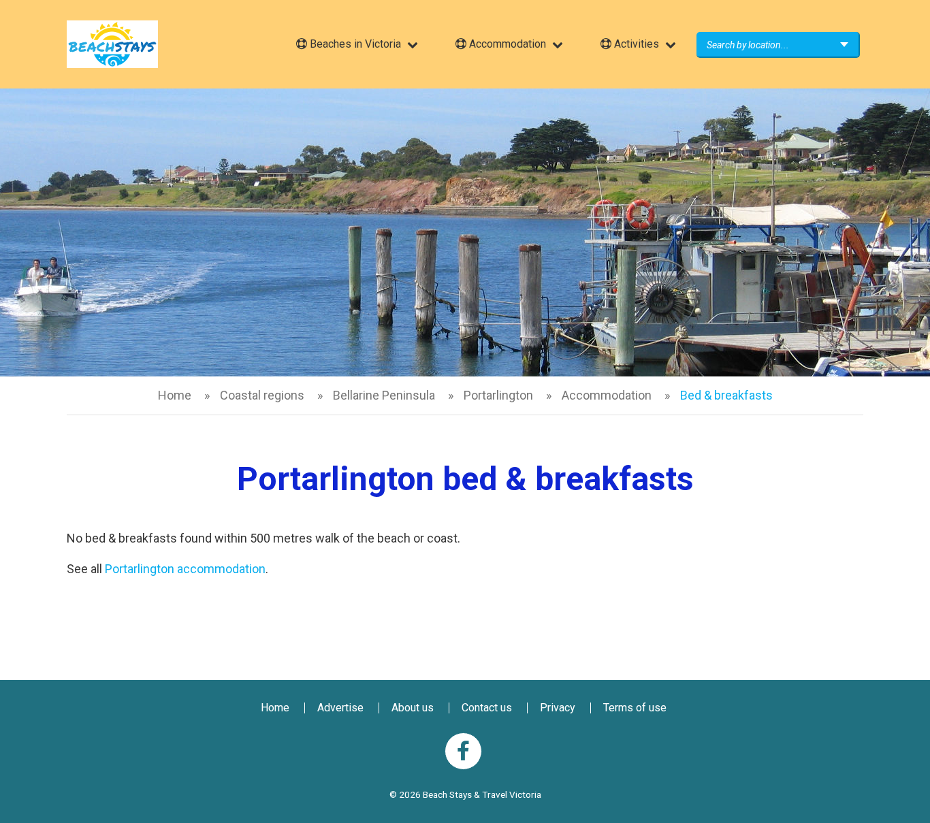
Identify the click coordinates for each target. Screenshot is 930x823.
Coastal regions (262, 395)
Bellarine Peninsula (384, 395)
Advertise (340, 707)
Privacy (557, 707)
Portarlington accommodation (185, 569)
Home (174, 395)
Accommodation (607, 395)
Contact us (487, 707)
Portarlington (498, 395)
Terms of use (635, 707)
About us (412, 707)
